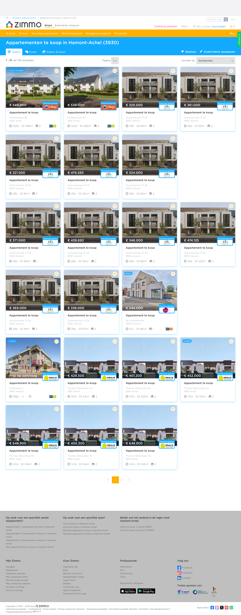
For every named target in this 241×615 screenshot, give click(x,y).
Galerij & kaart (56, 52)
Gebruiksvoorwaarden (16, 609)
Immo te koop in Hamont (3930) (137, 530)
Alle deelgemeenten (160, 609)
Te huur (23, 33)
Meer (184, 26)
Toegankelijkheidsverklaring (19, 612)
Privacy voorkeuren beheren (71, 609)
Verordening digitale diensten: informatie (129, 609)
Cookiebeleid (35, 609)
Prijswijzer (120, 33)
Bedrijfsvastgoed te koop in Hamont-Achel (85, 530)
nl (232, 19)
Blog (232, 33)
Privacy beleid (50, 609)
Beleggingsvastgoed (98, 33)
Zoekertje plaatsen (165, 26)
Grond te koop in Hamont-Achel (80, 527)
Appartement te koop (23, 112)
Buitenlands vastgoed (67, 25)
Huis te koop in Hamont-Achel (79, 523)
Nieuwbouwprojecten (45, 33)
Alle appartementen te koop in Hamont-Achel (30, 547)
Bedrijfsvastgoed (72, 33)
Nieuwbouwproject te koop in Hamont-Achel (86, 533)
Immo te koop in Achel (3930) (136, 526)
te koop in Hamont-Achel (24, 18)
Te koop (10, 33)
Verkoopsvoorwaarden (97, 609)
